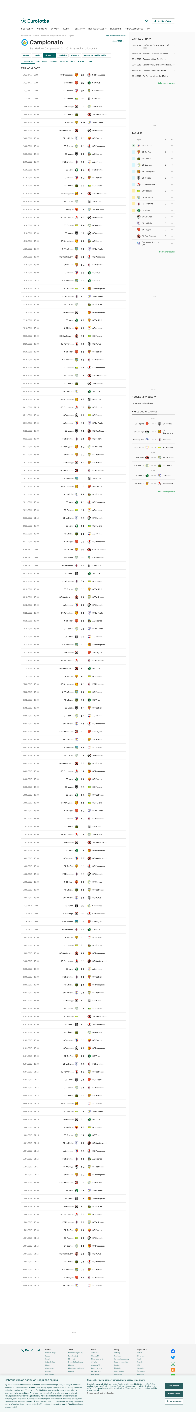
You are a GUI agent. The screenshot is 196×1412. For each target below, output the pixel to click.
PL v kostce (72, 1359)
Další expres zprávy (166, 83)
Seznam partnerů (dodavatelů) (101, 1393)
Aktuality (117, 1353)
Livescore (116, 29)
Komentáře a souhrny (121, 1359)
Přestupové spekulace (76, 1368)
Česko (139, 1353)
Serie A (47, 1359)
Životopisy (117, 1368)
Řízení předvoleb (174, 1401)
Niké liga (48, 1371)
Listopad (53, 62)
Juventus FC (95, 1365)
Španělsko (140, 1371)
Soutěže (26, 29)
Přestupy (41, 29)
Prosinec (64, 62)
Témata (70, 1350)
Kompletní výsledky (166, 492)
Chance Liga (49, 1368)
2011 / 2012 (117, 41)
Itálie (138, 1365)
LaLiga (47, 1356)
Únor (72, 62)
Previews (117, 1356)
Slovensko (140, 1356)
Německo (140, 1368)
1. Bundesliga (50, 1362)
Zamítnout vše (174, 1394)
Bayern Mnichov (97, 1368)
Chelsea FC (95, 1356)
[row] (73, 75)
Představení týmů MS (75, 1353)
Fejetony (117, 1365)
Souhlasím (174, 1386)
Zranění (71, 1371)
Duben (89, 62)
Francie (139, 1362)
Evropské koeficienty (75, 1362)
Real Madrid (95, 1374)
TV (148, 29)
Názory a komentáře (121, 1362)
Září (37, 62)
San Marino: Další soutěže (95, 55)
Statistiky (63, 55)
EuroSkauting (73, 1356)
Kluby (66, 29)
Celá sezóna (28, 62)
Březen (81, 62)
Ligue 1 (47, 1365)
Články (116, 1350)
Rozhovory (118, 1374)
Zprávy (26, 55)
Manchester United (97, 1359)
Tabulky (37, 55)
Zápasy (55, 29)
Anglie (139, 1359)
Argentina (140, 1374)
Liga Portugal (49, 1374)
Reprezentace (96, 29)
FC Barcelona (96, 1371)
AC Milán (94, 1362)
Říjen (44, 62)
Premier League (50, 1353)
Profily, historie (119, 1371)
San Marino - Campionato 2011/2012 (53, 36)
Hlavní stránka (26, 36)
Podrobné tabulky (167, 252)
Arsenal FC (95, 1353)
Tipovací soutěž (134, 29)
